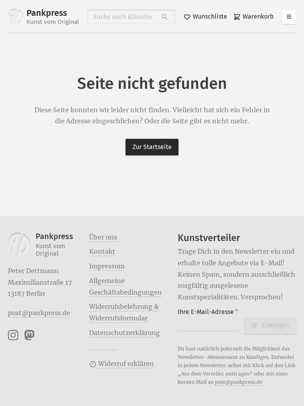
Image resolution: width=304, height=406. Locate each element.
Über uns (103, 237)
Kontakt (102, 251)
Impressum (107, 266)
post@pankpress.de (39, 313)
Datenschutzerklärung (124, 333)
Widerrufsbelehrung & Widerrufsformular (124, 312)
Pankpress (53, 16)
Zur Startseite (152, 147)
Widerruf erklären (125, 364)
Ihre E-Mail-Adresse (208, 312)
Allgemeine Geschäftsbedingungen (125, 286)
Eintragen (275, 325)
